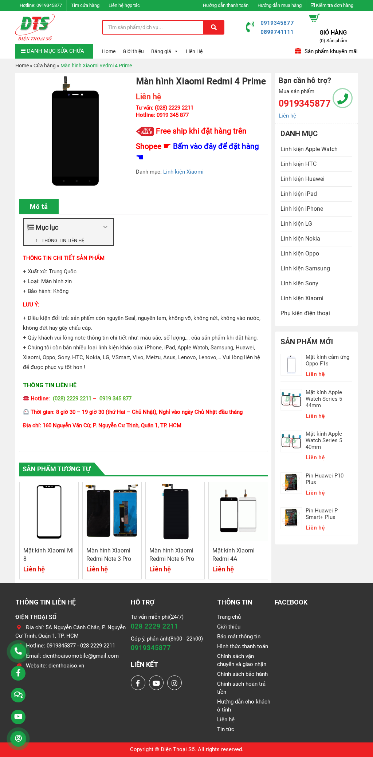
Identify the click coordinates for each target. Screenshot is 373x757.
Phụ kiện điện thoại (305, 313)
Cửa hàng (45, 65)
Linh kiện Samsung (305, 268)
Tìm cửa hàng (85, 5)
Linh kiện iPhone (301, 208)
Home (108, 51)
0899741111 (277, 31)
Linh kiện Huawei (302, 178)
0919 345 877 (115, 398)
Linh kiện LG (296, 223)
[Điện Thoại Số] (35, 27)
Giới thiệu (133, 51)
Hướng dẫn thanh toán (225, 5)
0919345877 (49, 5)
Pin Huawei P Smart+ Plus (322, 513)
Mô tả (39, 206)
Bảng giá (161, 51)
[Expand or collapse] (105, 227)
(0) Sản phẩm (333, 40)
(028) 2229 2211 (72, 398)
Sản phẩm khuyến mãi (330, 51)
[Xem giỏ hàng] (314, 18)
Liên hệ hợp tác (124, 5)
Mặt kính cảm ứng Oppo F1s (327, 360)
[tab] (39, 206)
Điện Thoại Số (178, 749)
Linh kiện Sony (299, 283)
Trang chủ (229, 617)
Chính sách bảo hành (242, 674)
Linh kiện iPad (298, 193)
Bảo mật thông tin (238, 636)
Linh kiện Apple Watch (309, 149)
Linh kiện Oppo (299, 253)
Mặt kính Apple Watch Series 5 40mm (324, 440)
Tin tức (225, 729)
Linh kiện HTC (298, 163)
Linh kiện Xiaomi (183, 172)
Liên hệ (287, 115)
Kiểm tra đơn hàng (334, 5)
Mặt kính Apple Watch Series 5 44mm (324, 399)
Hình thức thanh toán (242, 646)
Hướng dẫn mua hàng (280, 5)
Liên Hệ (194, 51)
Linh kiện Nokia (300, 238)
